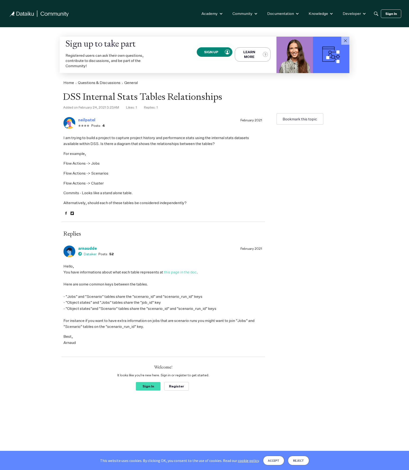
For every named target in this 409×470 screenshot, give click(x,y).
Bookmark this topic (300, 119)
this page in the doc (180, 272)
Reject (298, 460)
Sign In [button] (148, 386)
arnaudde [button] (87, 248)
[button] (345, 41)
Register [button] (176, 386)
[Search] (376, 13)
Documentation (280, 13)
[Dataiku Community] (39, 13)
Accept (273, 460)
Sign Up (211, 52)
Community (242, 13)
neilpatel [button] (86, 120)
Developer (352, 13)
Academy (209, 13)
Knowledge (318, 13)
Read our (241, 460)
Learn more (249, 54)
